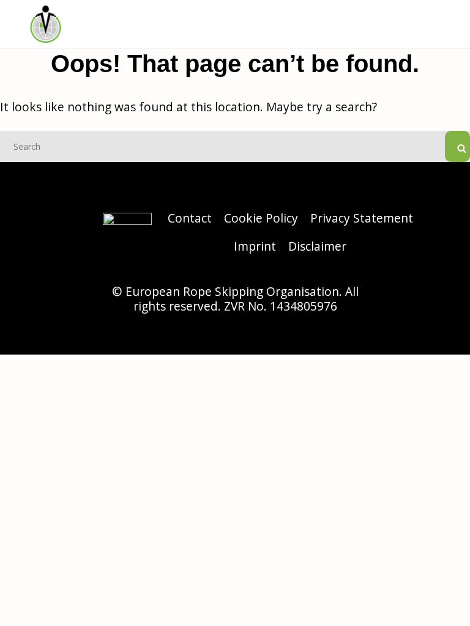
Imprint (255, 246)
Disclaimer (317, 246)
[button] (437, 26)
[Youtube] (443, 263)
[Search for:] (235, 145)
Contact (190, 218)
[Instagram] (443, 201)
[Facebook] (443, 232)
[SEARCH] (457, 146)
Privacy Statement (361, 218)
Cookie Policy (261, 218)
